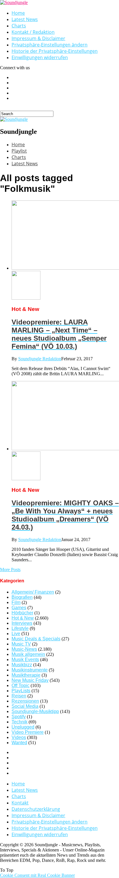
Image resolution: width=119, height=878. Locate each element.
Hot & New (23, 618)
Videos (19, 737)
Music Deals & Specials (36, 638)
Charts (19, 25)
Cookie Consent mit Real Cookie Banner (37, 875)
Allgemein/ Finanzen (33, 592)
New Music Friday (30, 680)
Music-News (24, 649)
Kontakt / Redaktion (33, 32)
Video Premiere (28, 732)
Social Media (25, 706)
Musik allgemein (28, 654)
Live (16, 633)
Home (18, 13)
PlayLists (21, 690)
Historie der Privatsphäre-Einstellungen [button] (55, 51)
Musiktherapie (26, 675)
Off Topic (20, 685)
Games (19, 607)
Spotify (19, 716)
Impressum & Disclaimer (38, 38)
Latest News (25, 19)
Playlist (19, 151)
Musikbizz (22, 664)
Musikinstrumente (30, 669)
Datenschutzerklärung (36, 809)
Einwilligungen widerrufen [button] (40, 57)
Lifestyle (20, 628)
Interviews (22, 623)
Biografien (22, 597)
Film (16, 602)
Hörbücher (22, 612)
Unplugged (23, 727)
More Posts (10, 569)
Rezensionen (25, 701)
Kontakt (20, 803)
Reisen (19, 695)
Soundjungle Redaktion (39, 358)
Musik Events (25, 659)
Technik (19, 721)
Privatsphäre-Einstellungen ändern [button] (50, 45)
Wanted (19, 742)
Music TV (21, 643)
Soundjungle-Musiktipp (35, 711)
